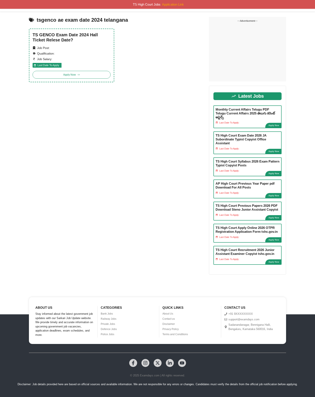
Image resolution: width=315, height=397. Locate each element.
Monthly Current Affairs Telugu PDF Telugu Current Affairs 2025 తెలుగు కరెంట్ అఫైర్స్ (245, 113)
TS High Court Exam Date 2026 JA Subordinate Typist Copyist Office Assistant (241, 139)
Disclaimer (168, 324)
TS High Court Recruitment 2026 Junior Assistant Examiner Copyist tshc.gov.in (245, 252)
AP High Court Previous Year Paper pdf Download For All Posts (245, 185)
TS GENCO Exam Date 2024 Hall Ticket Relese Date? (65, 37)
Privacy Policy (170, 329)
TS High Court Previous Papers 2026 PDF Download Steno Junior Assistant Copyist (247, 207)
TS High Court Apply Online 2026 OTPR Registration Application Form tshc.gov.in (247, 229)
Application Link (173, 4)
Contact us (168, 318)
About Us (167, 313)
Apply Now (273, 125)
